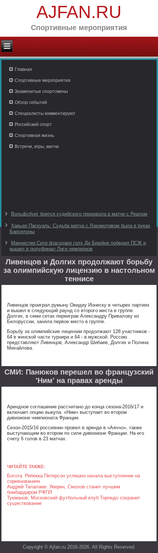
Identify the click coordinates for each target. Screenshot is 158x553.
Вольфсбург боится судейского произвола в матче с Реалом (79, 214)
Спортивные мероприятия (43, 80)
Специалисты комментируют (45, 113)
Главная (23, 69)
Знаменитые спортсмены (41, 91)
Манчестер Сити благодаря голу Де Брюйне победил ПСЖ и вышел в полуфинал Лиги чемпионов (78, 246)
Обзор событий (31, 102)
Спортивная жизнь (34, 135)
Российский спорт (33, 124)
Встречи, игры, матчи (37, 146)
